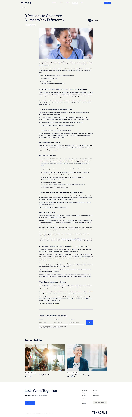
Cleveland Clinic (84, 119)
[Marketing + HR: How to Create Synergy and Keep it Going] (87, 357)
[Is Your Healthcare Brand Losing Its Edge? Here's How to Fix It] (45, 357)
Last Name (56, 319)
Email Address (72, 319)
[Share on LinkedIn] (95, 25)
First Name (41, 319)
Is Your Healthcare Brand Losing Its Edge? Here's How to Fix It (38, 375)
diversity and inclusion (72, 251)
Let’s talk (57, 303)
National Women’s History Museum (83, 256)
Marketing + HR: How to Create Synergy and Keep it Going (79, 375)
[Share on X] (93, 25)
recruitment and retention (80, 92)
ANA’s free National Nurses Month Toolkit (71, 239)
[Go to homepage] (26, 3)
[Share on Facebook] (97, 25)
